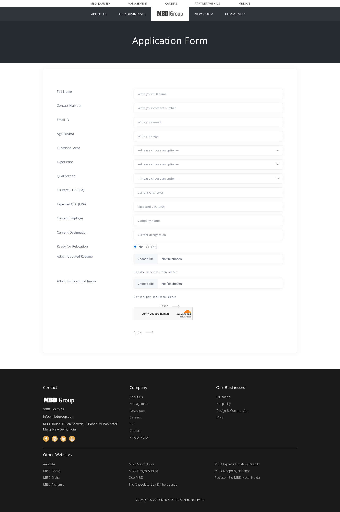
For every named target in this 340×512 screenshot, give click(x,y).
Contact (135, 430)
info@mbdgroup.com (58, 416)
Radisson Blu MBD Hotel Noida (237, 478)
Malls (220, 417)
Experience (65, 162)
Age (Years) (65, 134)
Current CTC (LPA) (70, 190)
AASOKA (49, 464)
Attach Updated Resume (75, 256)
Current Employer (70, 218)
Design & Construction (232, 410)
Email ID (63, 120)
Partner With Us (207, 3)
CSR (132, 424)
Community (235, 14)
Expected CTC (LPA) (71, 204)
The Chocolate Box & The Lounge (153, 484)
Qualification (66, 176)
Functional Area (68, 148)
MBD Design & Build (143, 471)
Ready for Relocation (72, 246)
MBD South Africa (141, 464)
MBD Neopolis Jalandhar (232, 471)
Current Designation (72, 232)
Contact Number (69, 105)
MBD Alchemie (53, 484)
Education (223, 397)
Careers (171, 3)
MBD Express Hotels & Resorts (237, 464)
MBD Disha (51, 478)
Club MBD (136, 478)
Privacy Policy (139, 437)
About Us (99, 14)
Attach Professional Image (76, 281)
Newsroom (204, 14)
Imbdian (244, 3)
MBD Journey (100, 3)
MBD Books (52, 471)
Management (138, 3)
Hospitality (223, 404)
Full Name (64, 91)
